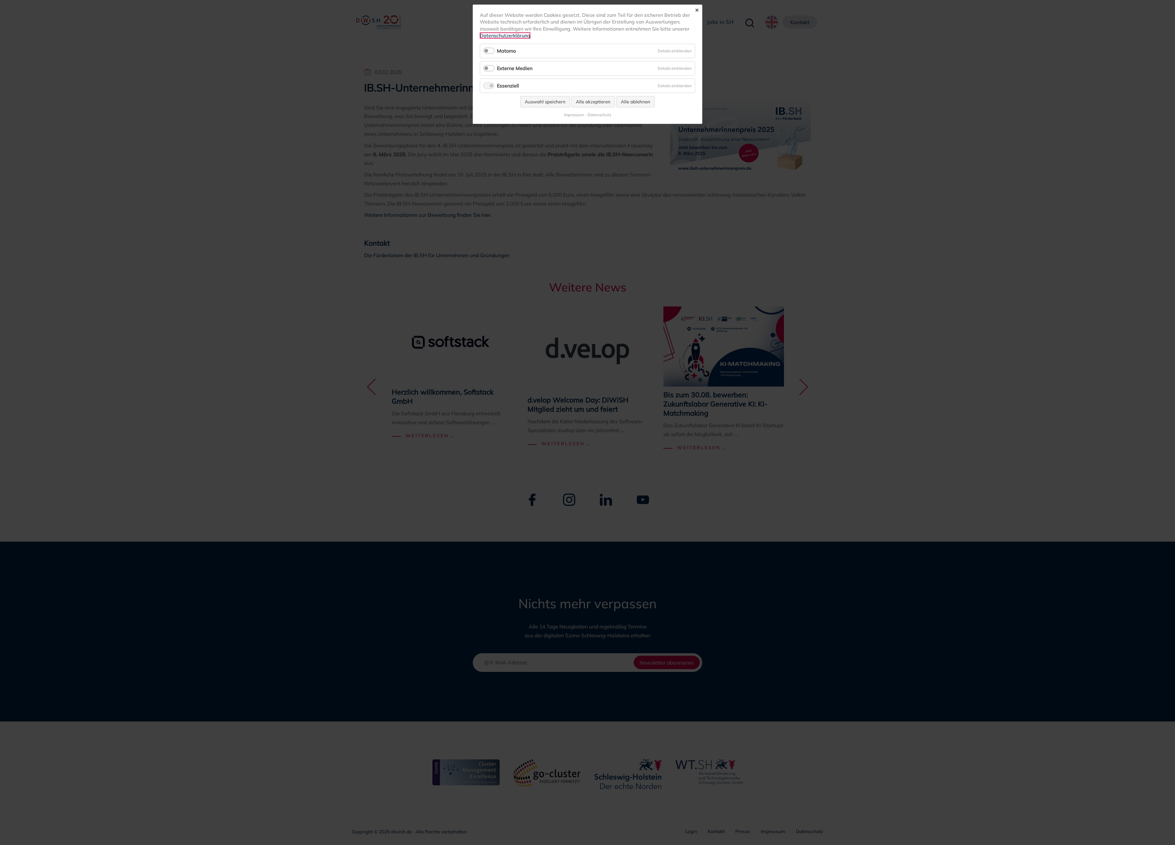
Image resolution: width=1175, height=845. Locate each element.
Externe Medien (514, 68)
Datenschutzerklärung (505, 35)
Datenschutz (599, 115)
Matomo (506, 51)
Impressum (574, 115)
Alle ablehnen (635, 102)
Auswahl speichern (545, 102)
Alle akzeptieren (593, 102)
